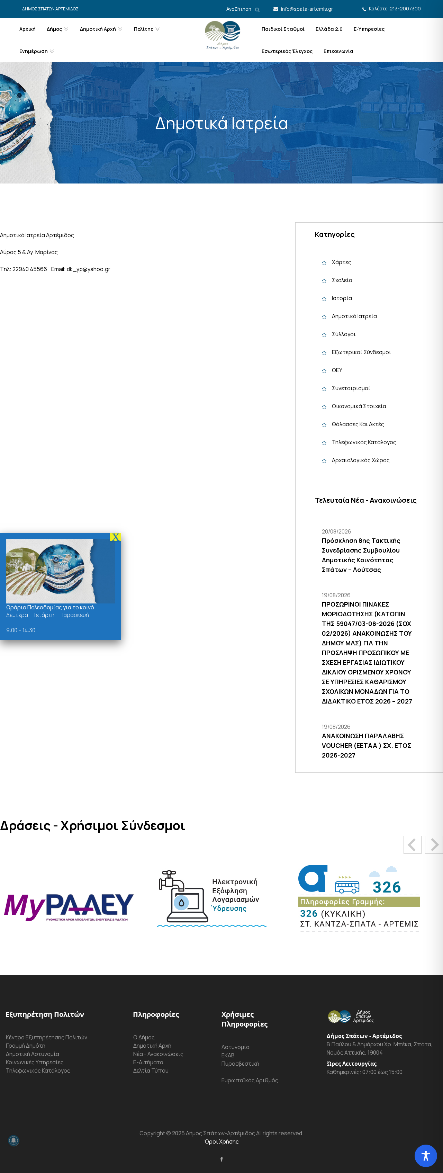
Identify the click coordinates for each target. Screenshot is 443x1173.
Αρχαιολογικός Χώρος (361, 460)
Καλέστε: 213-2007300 (395, 8)
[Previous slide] (413, 845)
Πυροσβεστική (240, 1063)
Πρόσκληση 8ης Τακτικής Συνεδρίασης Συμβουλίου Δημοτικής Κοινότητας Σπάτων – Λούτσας (361, 555)
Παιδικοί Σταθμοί (283, 29)
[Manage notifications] (13, 1140)
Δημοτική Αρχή (152, 1045)
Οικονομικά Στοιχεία (359, 406)
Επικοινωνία (338, 51)
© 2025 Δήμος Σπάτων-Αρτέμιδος (210, 1133)
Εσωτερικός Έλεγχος (287, 51)
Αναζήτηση (239, 9)
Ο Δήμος (144, 1037)
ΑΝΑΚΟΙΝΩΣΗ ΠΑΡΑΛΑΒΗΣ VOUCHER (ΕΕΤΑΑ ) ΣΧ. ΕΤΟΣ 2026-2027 (366, 745)
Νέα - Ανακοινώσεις (158, 1054)
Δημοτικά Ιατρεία (354, 316)
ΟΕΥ (337, 370)
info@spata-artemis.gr (307, 9)
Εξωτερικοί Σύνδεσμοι (361, 352)
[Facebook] (221, 1159)
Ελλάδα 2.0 (329, 29)
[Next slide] (434, 845)
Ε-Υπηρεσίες (369, 29)
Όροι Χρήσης (222, 1141)
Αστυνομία (236, 1047)
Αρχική (27, 29)
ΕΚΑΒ (228, 1055)
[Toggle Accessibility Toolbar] (426, 1156)
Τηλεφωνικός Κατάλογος (364, 442)
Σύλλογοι (344, 334)
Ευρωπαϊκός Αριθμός (250, 1080)
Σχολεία (342, 280)
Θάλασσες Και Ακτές (358, 424)
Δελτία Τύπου (151, 1070)
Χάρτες (341, 262)
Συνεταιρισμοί (351, 388)
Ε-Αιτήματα (148, 1062)
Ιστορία (342, 298)
